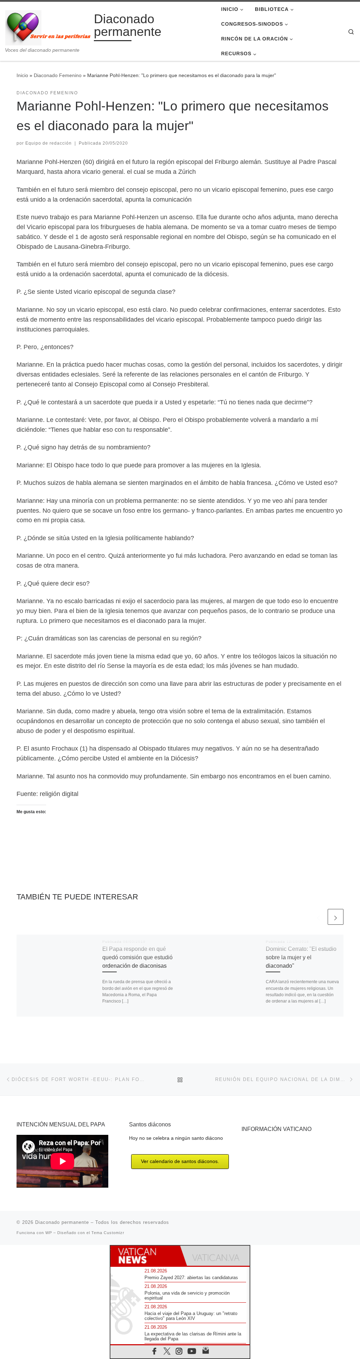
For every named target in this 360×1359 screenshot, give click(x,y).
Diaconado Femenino (58, 75)
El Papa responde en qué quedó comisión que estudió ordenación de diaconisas (137, 957)
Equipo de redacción (48, 143)
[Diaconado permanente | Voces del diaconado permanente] (48, 26)
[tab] (145, 1256)
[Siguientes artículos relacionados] (335, 917)
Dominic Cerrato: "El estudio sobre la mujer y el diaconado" (301, 957)
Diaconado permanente (62, 1222)
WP (48, 1233)
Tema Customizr (107, 1233)
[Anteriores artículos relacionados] (318, 917)
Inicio (22, 75)
